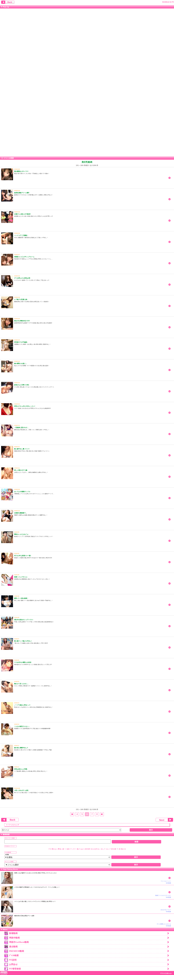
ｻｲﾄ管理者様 (15, 969)
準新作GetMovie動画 (19, 942)
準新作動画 (14, 938)
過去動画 (13, 946)
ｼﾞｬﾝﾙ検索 (14, 955)
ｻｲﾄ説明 (13, 960)
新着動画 (13, 933)
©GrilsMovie (166, 973)
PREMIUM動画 (16, 951)
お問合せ (13, 964)
